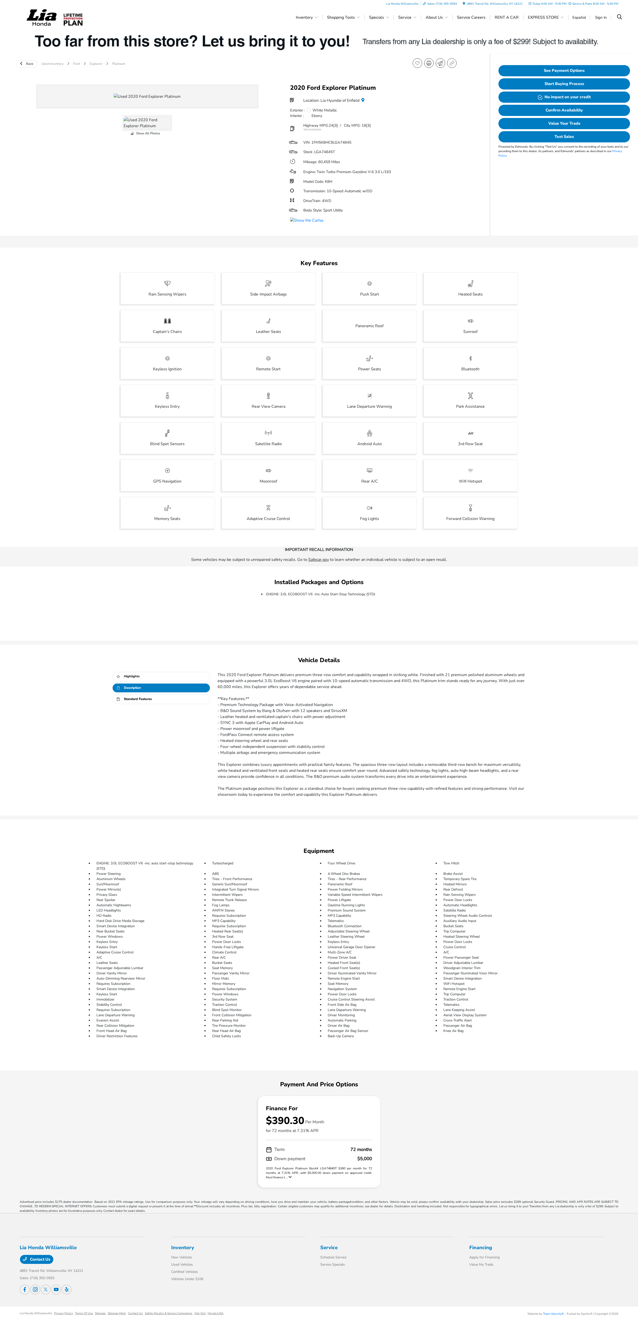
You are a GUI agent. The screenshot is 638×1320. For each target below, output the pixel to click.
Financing (480, 1247)
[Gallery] (147, 96)
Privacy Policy (63, 1313)
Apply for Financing (484, 1257)
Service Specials (332, 1264)
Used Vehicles (182, 1264)
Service (329, 1247)
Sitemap (100, 1313)
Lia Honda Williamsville (36, 1313)
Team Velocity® (553, 1314)
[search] (619, 17)
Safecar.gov (318, 559)
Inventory (182, 1247)
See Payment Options (564, 70)
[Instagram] (35, 1290)
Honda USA (216, 1313)
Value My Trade (481, 1264)
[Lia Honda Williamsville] (42, 17)
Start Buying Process (564, 84)
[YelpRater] (67, 1290)
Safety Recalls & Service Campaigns (168, 1313)
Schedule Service (333, 1257)
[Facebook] (25, 1290)
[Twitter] (46, 1290)
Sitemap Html (117, 1313)
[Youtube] (56, 1290)
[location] (464, 4)
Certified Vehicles (184, 1271)
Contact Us (39, 1259)
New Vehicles (181, 1257)
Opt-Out (200, 1313)
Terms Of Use (84, 1313)
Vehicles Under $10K (187, 1279)
